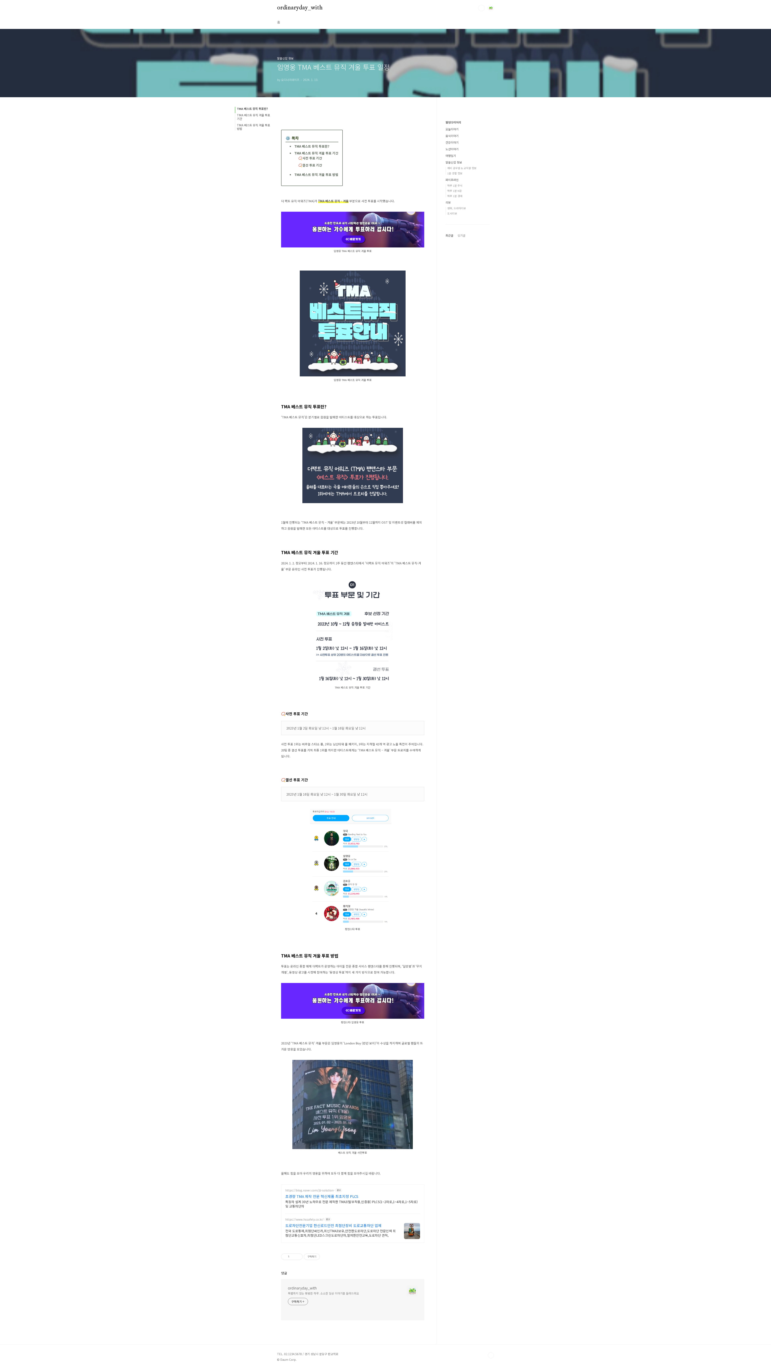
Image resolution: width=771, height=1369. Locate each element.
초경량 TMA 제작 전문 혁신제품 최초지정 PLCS (321, 1196)
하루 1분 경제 (454, 196)
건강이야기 (452, 142)
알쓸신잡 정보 (454, 162)
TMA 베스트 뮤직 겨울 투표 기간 (253, 117)
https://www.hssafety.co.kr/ (304, 1219)
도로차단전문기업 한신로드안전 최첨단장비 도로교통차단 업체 (333, 1225)
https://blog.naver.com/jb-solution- (310, 1190)
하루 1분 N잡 (454, 191)
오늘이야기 (452, 129)
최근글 (449, 235)
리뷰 (448, 202)
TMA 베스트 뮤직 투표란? (252, 108)
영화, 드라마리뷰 (456, 208)
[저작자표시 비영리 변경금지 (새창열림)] (325, 1256)
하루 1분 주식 (454, 185)
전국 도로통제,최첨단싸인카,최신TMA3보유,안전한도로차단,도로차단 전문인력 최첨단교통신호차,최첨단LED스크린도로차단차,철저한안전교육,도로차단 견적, (340, 1232)
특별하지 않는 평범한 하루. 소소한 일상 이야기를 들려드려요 (323, 1293)
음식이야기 (452, 136)
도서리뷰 (452, 213)
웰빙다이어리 (453, 122)
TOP (491, 1355)
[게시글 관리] (298, 1257)
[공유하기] (293, 1257)
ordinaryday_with (300, 8)
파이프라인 (452, 180)
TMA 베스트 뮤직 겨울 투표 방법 (253, 127)
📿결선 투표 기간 (310, 165)
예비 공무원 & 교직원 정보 (461, 168)
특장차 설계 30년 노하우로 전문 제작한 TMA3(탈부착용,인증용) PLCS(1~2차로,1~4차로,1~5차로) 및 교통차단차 (351, 1203)
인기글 (461, 235)
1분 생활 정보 (454, 173)
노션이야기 (452, 149)
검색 (481, 8)
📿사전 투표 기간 (310, 158)
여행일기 (451, 156)
